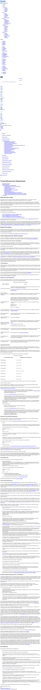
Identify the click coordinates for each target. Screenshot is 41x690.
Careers (5, 28)
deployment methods (5, 447)
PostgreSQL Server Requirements (9, 148)
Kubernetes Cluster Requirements (6, 224)
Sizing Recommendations (8, 144)
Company (6, 27)
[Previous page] (0, 177)
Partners (5, 36)
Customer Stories (7, 35)
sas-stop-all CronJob (13, 394)
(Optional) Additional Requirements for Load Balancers (13, 192)
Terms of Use (8, 688)
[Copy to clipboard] (11, 305)
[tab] (22, 141)
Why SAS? (6, 26)
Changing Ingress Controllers (7, 160)
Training (5, 14)
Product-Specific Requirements (9, 151)
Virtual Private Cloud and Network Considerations (12, 186)
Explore (3, 32)
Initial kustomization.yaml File (24, 613)
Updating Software (5, 158)
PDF (2, 127)
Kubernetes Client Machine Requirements (11, 189)
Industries (5, 9)
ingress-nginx (14, 484)
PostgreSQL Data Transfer (6, 162)
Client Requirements (7, 150)
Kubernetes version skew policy (34, 425)
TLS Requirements (19, 337)
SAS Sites (4, 73)
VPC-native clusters (6, 252)
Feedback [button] (1, 128)
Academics (6, 15)
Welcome (3, 133)
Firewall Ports (4, 195)
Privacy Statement (3, 688)
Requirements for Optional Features (10, 152)
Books (5, 16)
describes (10, 667)
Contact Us (6, 31)
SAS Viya (6, 8)
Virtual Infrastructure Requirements (10, 141)
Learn (3, 12)
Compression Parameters (15, 509)
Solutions (5, 10)
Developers (6, 22)
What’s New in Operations (6, 135)
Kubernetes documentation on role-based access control (18, 233)
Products (5, 11)
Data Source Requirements (8, 146)
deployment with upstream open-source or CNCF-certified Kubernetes (24, 256)
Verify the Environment (8, 153)
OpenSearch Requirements (8, 149)
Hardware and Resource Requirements (10, 143)
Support (3, 18)
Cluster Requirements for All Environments (9, 185)
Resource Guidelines (19, 478)
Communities (6, 20)
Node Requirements (7, 190)
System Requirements (5, 140)
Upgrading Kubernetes (14, 310)
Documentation (6, 21)
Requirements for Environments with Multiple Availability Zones (14, 145)
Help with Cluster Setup (6, 183)
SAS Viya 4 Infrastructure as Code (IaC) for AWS (10, 215)
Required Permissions (5, 184)
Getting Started (4, 137)
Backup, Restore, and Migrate (7, 164)
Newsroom (6, 29)
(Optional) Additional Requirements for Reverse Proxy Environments (15, 193)
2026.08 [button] (1, 126)
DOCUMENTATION (3, 3)
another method (2, 219)
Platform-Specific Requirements (9, 142)
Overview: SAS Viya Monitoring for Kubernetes (8, 275)
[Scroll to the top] (1, 687)
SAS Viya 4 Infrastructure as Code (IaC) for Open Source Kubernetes (13, 217)
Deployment (4, 155)
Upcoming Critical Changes (6, 171)
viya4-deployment (30, 218)
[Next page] (0, 178)
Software (3, 6)
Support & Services (7, 23)
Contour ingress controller (15, 482)
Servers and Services (5, 167)
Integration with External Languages (8, 169)
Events (5, 30)
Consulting (6, 37)
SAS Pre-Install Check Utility (32, 224)
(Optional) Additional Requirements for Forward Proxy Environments (15, 194)
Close (1, 39)
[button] (0, 124)
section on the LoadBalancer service (8, 579)
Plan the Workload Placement (30, 313)
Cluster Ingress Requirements (9, 191)
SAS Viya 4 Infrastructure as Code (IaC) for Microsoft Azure (12, 214)
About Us (4, 24)
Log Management (7, 187)
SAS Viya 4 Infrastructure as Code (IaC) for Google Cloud (11, 216)
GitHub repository (29, 272)
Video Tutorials (6, 17)
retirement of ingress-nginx (29, 484)
